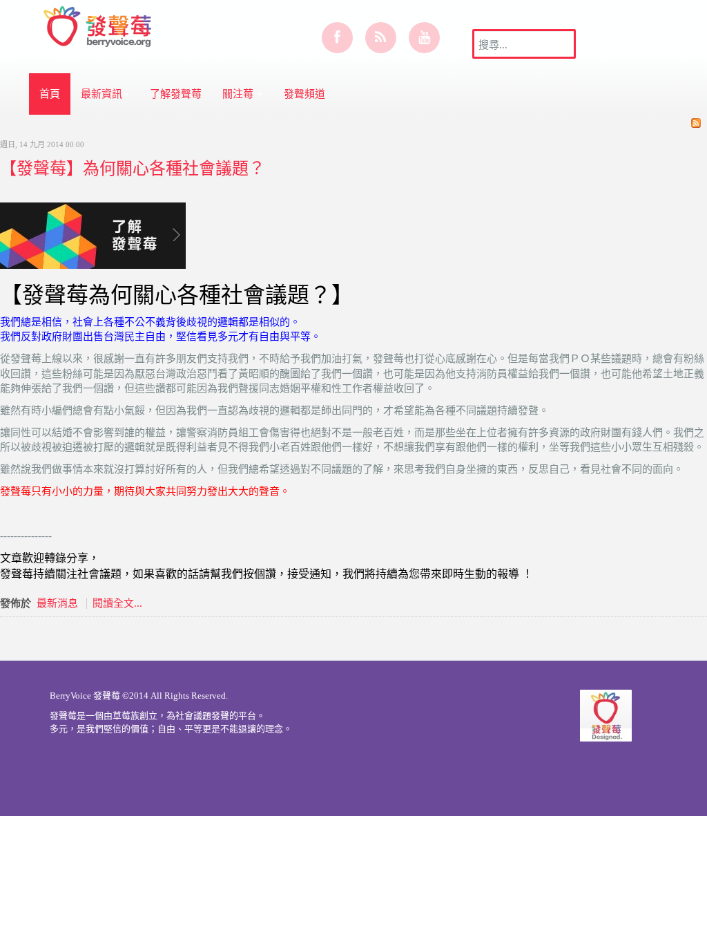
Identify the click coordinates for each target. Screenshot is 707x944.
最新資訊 (101, 94)
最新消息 (57, 603)
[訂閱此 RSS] (695, 123)
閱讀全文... (117, 603)
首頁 (49, 94)
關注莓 (239, 94)
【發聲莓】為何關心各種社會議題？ (132, 168)
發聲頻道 (304, 94)
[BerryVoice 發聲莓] (99, 24)
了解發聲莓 (176, 94)
